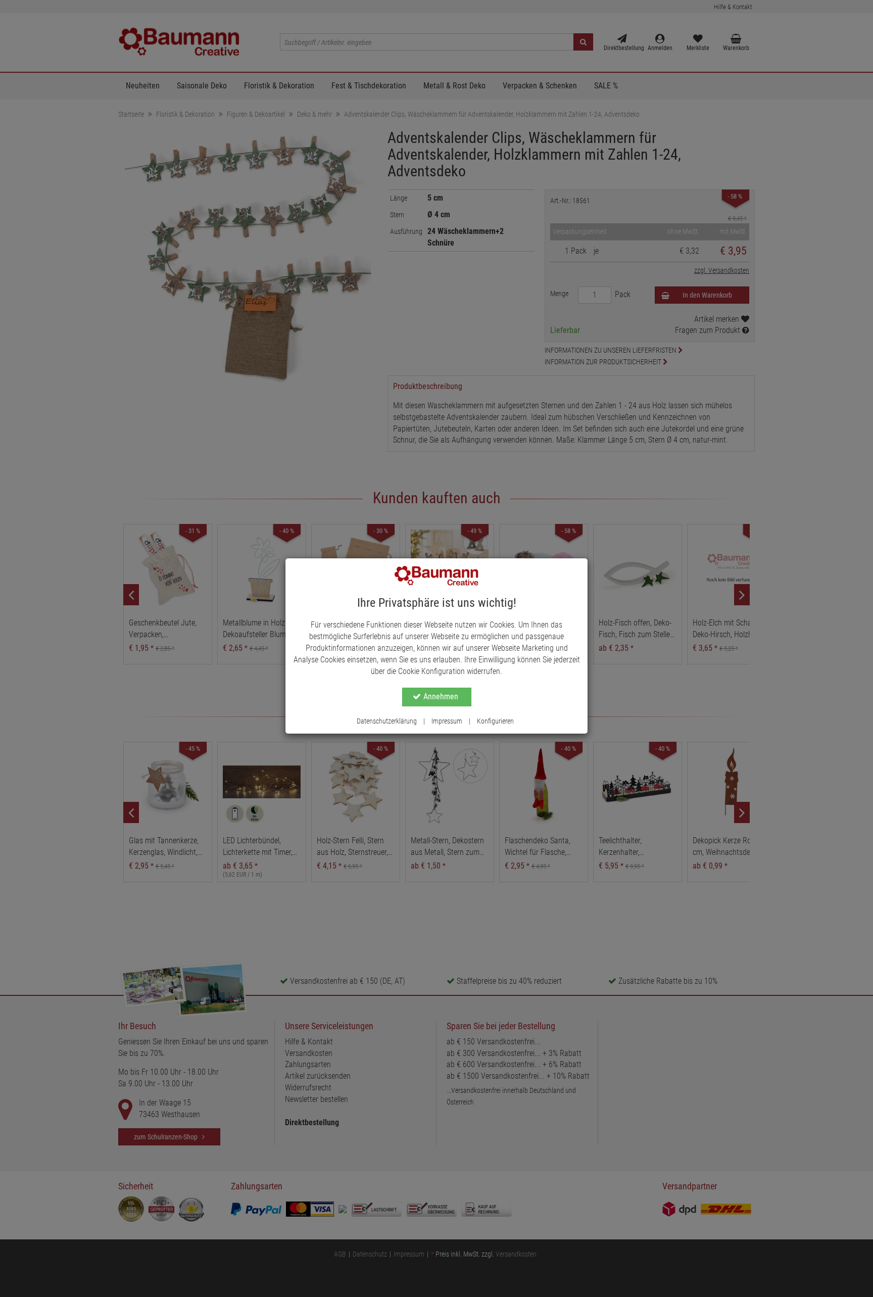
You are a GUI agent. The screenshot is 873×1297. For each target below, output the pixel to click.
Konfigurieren (495, 721)
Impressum (446, 721)
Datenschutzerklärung (387, 721)
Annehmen (440, 696)
